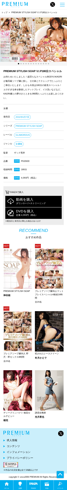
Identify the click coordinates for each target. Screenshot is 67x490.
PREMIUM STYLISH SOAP (29, 126)
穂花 (5, 420)
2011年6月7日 (22, 117)
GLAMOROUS (23, 135)
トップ (4, 12)
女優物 (19, 144)
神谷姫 (6, 295)
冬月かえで (41, 358)
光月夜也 (39, 417)
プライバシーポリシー (20, 457)
